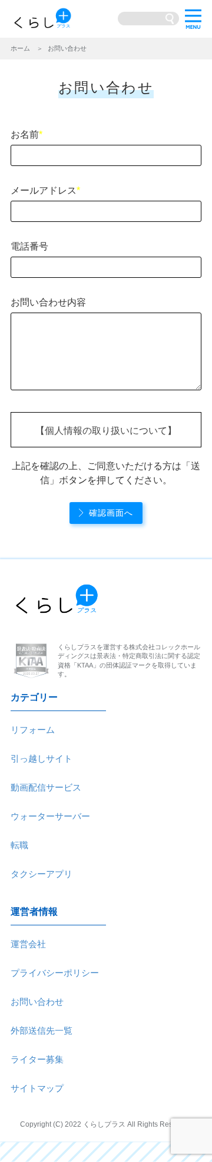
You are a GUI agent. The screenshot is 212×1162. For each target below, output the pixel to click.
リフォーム (33, 730)
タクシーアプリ (41, 874)
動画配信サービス (46, 787)
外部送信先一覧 (41, 1030)
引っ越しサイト (41, 758)
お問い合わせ (37, 1002)
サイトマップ (37, 1088)
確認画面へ (111, 512)
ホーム (20, 48)
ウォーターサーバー (50, 816)
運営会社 (28, 944)
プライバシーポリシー (55, 973)
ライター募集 (37, 1059)
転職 (19, 845)
